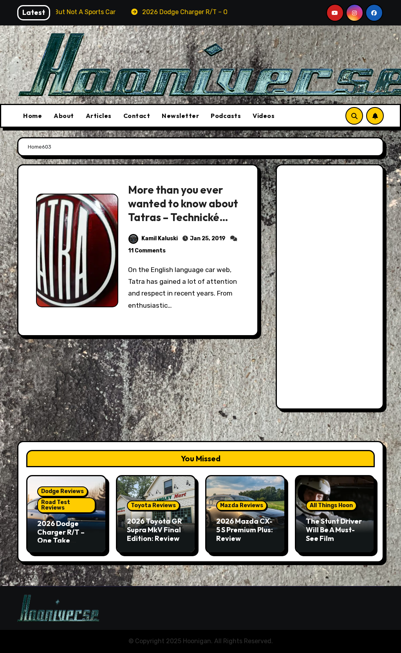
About (64, 116)
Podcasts (226, 116)
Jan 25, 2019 (208, 238)
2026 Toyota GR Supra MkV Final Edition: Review (154, 529)
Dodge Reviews (62, 491)
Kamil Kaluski (159, 238)
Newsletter (180, 116)
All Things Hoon (331, 505)
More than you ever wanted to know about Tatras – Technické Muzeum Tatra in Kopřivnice (183, 217)
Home (32, 116)
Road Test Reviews (55, 505)
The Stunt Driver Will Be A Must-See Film (334, 529)
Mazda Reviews (241, 505)
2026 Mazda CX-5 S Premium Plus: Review (244, 529)
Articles (99, 116)
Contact (136, 116)
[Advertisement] (331, 288)
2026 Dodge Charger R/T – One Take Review (61, 536)
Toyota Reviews (153, 505)
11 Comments (147, 250)
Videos (264, 116)
